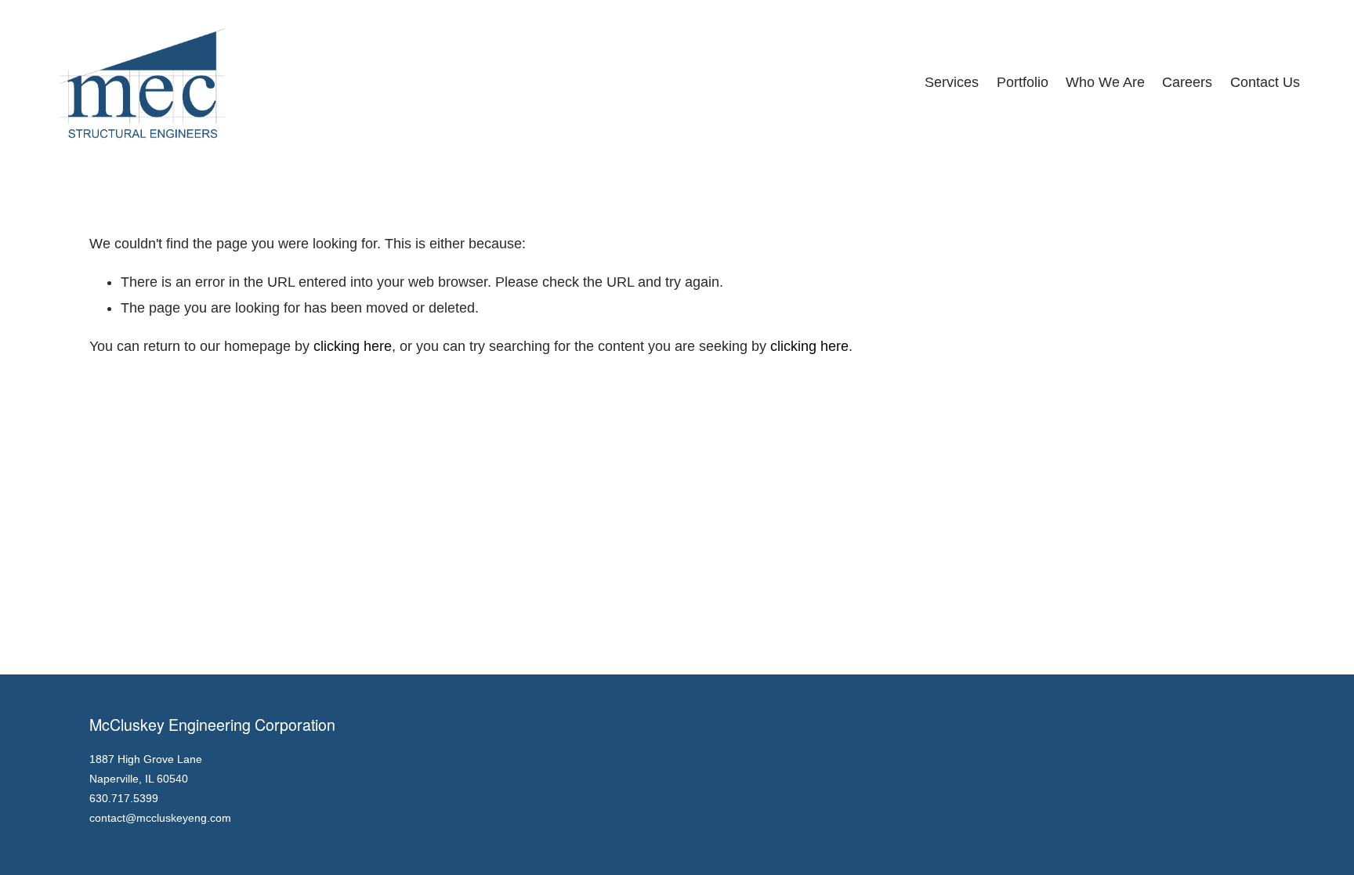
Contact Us (1265, 82)
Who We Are (1105, 82)
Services (952, 82)
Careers (1187, 82)
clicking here (352, 346)
